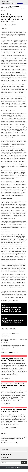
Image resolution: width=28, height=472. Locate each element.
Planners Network (14, 6)
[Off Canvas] (2, 6)
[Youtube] (10, 454)
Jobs (14, 356)
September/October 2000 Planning (10, 334)
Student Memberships (6, 1)
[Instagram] (4, 454)
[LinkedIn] (8, 454)
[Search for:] (10, 463)
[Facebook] (6, 454)
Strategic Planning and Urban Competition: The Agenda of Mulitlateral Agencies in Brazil (13, 346)
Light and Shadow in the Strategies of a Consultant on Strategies (14, 340)
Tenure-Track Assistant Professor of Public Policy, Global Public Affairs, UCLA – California (14, 385)
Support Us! (20, 3)
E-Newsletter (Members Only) (8, 3)
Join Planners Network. (9, 443)
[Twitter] (2, 454)
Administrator (4, 24)
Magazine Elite (19, 467)
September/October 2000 (13, 300)
